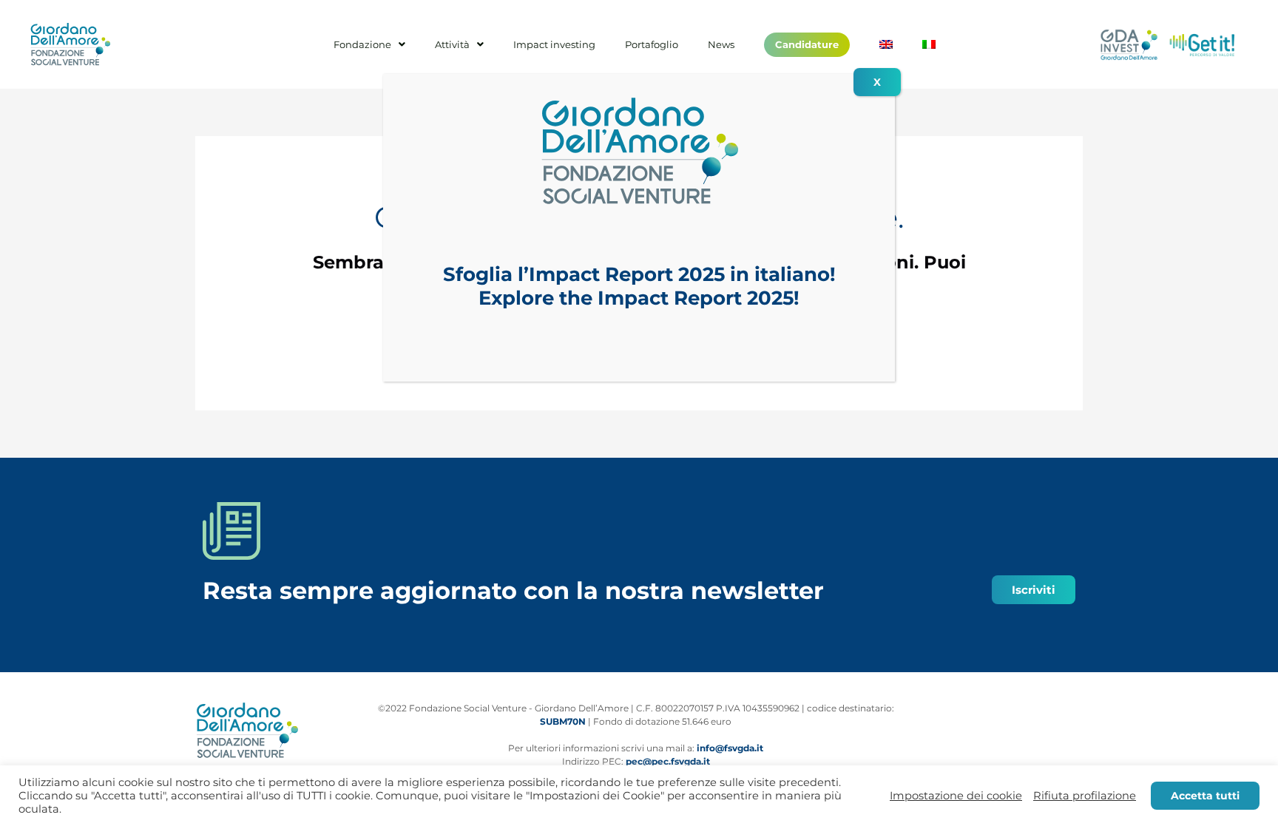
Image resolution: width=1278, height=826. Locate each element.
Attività (452, 45)
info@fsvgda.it (730, 748)
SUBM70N (563, 721)
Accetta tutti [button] (1205, 795)
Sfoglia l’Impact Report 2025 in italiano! (639, 274)
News (721, 45)
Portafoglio (651, 45)
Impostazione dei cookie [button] (956, 795)
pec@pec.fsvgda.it (668, 761)
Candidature (807, 44)
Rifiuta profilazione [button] (1084, 795)
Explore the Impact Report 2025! (639, 298)
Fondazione (362, 45)
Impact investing (554, 45)
